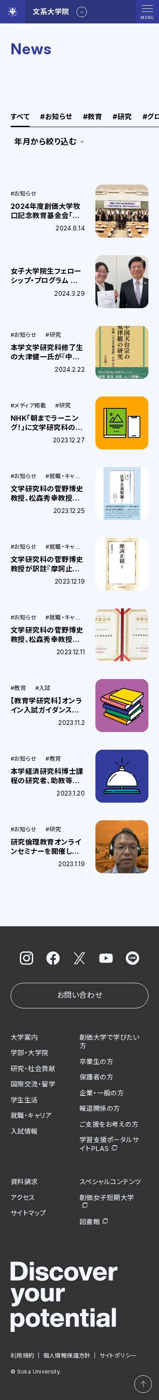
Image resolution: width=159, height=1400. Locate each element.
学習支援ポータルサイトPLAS (109, 1144)
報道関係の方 (100, 1108)
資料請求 (24, 1181)
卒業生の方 (96, 1061)
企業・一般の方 (102, 1093)
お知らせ (56, 117)
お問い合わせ (79, 995)
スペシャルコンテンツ (110, 1181)
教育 (92, 117)
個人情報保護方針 (67, 1355)
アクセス (23, 1197)
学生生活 (24, 1100)
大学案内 (24, 1037)
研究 (122, 117)
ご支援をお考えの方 (109, 1124)
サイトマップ (28, 1213)
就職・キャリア (31, 1115)
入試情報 (24, 1131)
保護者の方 (96, 1077)
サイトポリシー (118, 1355)
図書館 (90, 1222)
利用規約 (22, 1355)
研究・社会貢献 (33, 1068)
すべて (20, 117)
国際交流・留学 (33, 1084)
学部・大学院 (30, 1053)
